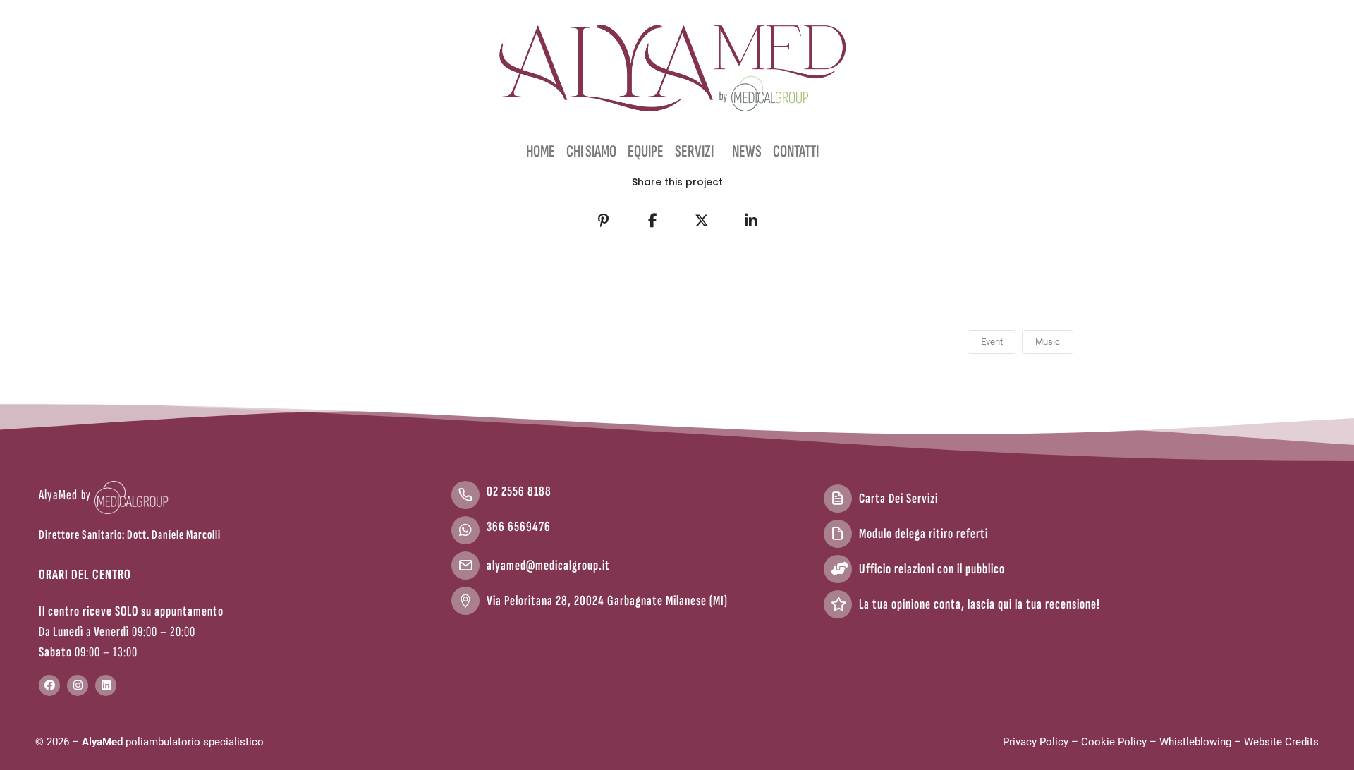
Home (540, 151)
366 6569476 (519, 526)
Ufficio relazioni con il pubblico (932, 569)
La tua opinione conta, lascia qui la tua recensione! (979, 604)
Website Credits (1281, 741)
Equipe (646, 151)
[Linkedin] (105, 685)
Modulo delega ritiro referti (923, 533)
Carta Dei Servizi (898, 498)
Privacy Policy (1035, 741)
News (747, 151)
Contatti (796, 151)
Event (992, 341)
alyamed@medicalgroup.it (548, 565)
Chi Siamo (591, 151)
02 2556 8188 (519, 491)
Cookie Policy (1114, 741)
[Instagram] (77, 685)
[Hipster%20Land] (603, 220)
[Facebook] (49, 685)
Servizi (694, 151)
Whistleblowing (1195, 741)
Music (1047, 341)
